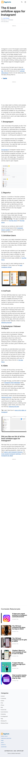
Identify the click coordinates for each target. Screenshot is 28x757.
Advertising (3, 746)
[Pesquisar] (22, 2)
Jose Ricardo (6, 18)
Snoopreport (5, 149)
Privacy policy (4, 736)
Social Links (3, 709)
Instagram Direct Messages (12, 382)
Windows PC (4, 720)
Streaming (3, 714)
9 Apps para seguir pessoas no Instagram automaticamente (19, 615)
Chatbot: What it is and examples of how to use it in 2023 (19, 652)
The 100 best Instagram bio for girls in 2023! (19, 639)
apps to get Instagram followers (13, 452)
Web (2, 718)
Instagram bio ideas (7, 455)
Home (2, 740)
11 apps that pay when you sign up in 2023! (18, 664)
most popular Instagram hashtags (11, 454)
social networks (4, 711)
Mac (2, 707)
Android (2, 696)
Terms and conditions (6, 738)
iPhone (2, 705)
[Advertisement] (14, 543)
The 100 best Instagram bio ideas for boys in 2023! (18, 627)
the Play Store (13, 220)
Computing (3, 698)
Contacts (3, 744)
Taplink (5, 78)
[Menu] (25, 2)
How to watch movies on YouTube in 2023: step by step (19, 676)
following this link (6, 322)
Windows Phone (4, 723)
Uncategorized (4, 716)
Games (2, 700)
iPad (2, 702)
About (2, 742)
